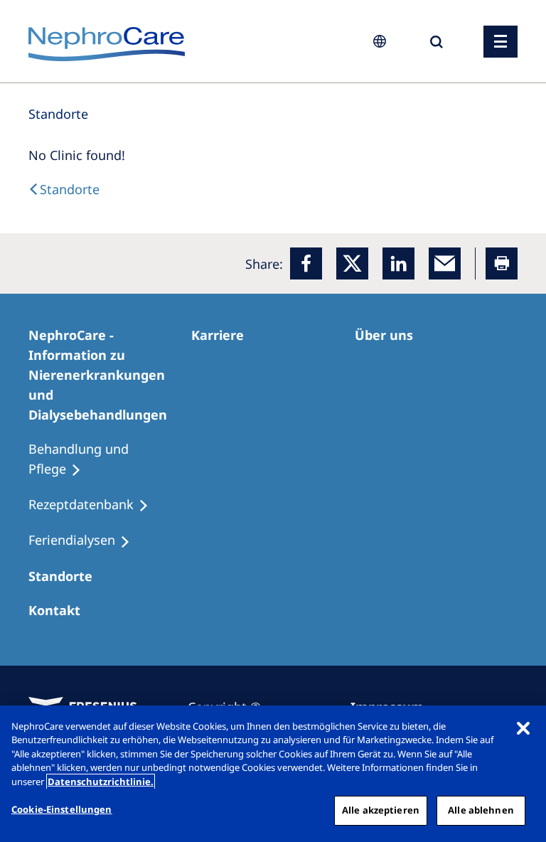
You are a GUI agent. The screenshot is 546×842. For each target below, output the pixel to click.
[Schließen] (523, 728)
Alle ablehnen (481, 810)
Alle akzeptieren (380, 810)
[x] (352, 263)
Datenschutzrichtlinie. (101, 781)
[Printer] (502, 263)
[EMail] (445, 263)
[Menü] (500, 42)
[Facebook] (306, 263)
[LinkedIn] (398, 263)
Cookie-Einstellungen (61, 809)
